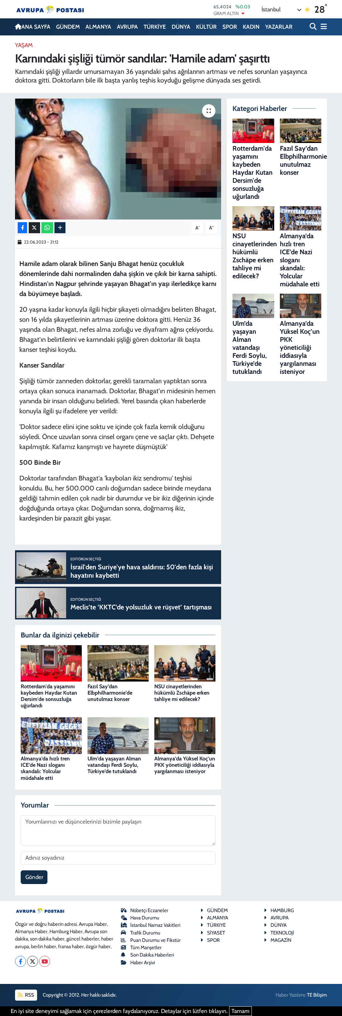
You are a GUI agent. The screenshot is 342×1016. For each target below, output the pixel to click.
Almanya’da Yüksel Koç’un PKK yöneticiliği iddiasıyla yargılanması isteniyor (184, 764)
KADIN (251, 26)
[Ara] (314, 27)
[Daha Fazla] (59, 227)
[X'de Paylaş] (34, 227)
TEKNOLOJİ (282, 933)
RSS (29, 995)
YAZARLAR (279, 26)
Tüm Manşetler (146, 948)
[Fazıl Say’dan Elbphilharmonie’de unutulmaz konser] (118, 663)
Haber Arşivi (142, 963)
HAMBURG (282, 910)
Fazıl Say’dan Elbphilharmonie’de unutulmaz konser (110, 692)
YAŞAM (24, 45)
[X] (32, 961)
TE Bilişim (317, 995)
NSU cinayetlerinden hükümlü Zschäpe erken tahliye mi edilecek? (181, 692)
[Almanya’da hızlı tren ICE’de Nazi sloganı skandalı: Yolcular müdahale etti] (51, 735)
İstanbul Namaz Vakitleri (155, 925)
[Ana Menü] (322, 27)
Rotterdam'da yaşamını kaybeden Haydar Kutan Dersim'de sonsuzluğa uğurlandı (49, 696)
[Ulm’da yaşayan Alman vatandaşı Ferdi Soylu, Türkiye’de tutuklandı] (118, 735)
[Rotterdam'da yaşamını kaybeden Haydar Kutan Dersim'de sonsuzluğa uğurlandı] (51, 663)
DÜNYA (181, 26)
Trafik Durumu (145, 933)
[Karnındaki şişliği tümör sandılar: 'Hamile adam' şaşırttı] (118, 159)
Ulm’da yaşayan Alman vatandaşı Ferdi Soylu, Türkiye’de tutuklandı (114, 764)
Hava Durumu (144, 918)
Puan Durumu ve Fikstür (155, 940)
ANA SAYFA (35, 26)
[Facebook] (20, 961)
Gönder (34, 877)
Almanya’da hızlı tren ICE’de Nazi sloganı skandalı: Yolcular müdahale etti (45, 768)
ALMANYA (98, 26)
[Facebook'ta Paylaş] (22, 227)
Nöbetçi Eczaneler (149, 910)
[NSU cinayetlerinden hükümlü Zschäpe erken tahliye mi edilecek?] (184, 663)
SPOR (229, 26)
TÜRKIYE (216, 925)
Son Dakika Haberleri (152, 955)
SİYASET (216, 933)
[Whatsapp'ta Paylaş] (47, 227)
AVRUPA (127, 26)
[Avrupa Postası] (50, 9)
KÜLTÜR (206, 26)
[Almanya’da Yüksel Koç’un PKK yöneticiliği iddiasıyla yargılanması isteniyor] (184, 735)
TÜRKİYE (155, 26)
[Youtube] (44, 961)
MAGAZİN (281, 940)
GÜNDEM (68, 26)
